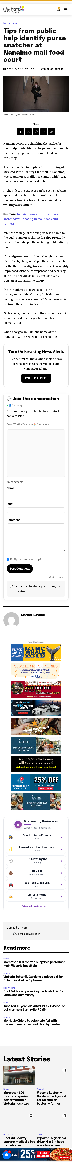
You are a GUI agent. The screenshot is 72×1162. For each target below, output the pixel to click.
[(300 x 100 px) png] (36, 708)
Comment (13, 520)
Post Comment (20, 568)
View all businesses (36, 906)
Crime (14, 23)
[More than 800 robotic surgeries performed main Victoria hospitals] (19, 1075)
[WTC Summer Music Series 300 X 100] (36, 671)
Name (10, 488)
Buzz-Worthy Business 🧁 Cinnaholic (28, 424)
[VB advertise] (36, 764)
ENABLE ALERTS (36, 378)
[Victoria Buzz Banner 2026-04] (36, 726)
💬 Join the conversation (26, 933)
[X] (28, 131)
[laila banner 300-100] (36, 689)
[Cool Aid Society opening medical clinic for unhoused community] (19, 1121)
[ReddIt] (36, 131)
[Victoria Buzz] (13, 10)
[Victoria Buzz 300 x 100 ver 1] (36, 745)
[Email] (43, 131)
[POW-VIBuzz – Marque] (36, 652)
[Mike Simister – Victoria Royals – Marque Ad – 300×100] (36, 782)
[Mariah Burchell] (11, 620)
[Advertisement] (34, 452)
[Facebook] (20, 131)
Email (10, 504)
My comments (15, 481)
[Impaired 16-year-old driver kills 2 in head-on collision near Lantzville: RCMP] (53, 1121)
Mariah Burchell (54, 68)
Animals (7, 973)
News (6, 23)
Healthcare (9, 987)
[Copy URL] (51, 131)
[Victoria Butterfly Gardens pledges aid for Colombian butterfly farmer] (53, 1075)
